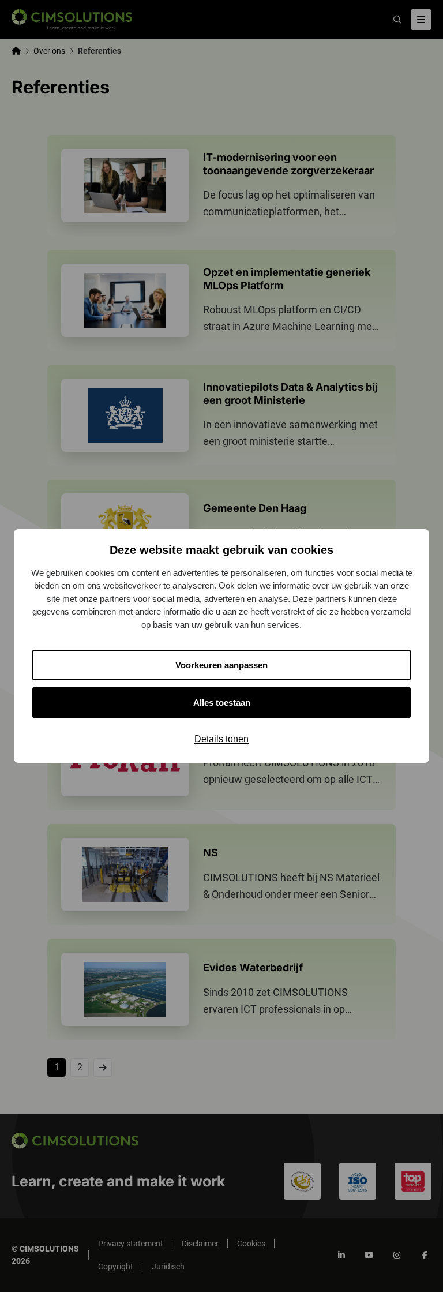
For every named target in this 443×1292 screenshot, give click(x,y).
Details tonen (221, 739)
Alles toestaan (221, 702)
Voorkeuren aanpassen (221, 665)
